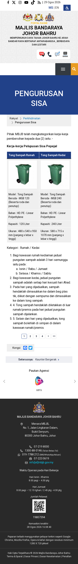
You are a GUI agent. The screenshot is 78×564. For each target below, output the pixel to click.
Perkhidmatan (31, 118)
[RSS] (40, 2)
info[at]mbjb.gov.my (41, 462)
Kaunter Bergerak (45, 359)
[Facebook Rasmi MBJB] (9, 2)
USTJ (39, 390)
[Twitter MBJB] (15, 2)
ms (51, 7)
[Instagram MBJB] (21, 2)
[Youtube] (27, 2)
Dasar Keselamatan (50, 556)
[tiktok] (34, 2)
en (57, 7)
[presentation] (3, 381)
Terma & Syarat (15, 556)
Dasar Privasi (31, 556)
